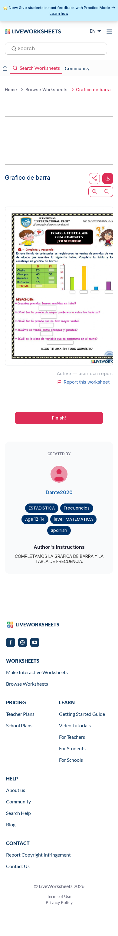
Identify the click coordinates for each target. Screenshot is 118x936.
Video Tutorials (75, 725)
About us (15, 790)
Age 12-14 (35, 519)
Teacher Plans (20, 714)
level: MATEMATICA (73, 519)
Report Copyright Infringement (38, 854)
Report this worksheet (87, 382)
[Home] (33, 31)
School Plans (19, 725)
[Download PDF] (107, 178)
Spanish (59, 530)
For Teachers (72, 737)
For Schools (71, 760)
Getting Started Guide (82, 714)
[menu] (109, 31)
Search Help (18, 813)
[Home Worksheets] (5, 68)
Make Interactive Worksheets (37, 672)
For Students (72, 748)
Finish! (59, 417)
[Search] (12, 48)
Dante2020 (59, 492)
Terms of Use (59, 896)
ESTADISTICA (42, 508)
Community (18, 801)
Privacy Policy (59, 902)
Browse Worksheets (27, 684)
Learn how (59, 13)
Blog (10, 824)
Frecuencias (77, 508)
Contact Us (18, 866)
